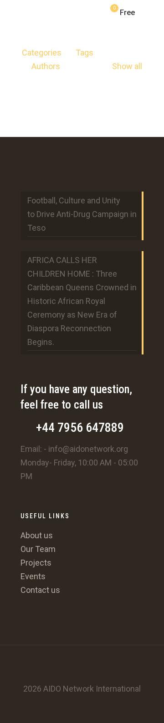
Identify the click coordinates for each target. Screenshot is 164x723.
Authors (45, 66)
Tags (84, 52)
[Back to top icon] (82, 663)
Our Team (38, 549)
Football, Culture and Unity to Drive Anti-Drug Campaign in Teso (82, 214)
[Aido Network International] (19, 11)
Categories (42, 52)
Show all (127, 66)
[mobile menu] (151, 13)
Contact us (40, 590)
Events (33, 576)
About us (36, 535)
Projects (35, 562)
